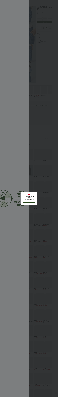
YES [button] (29, 202)
